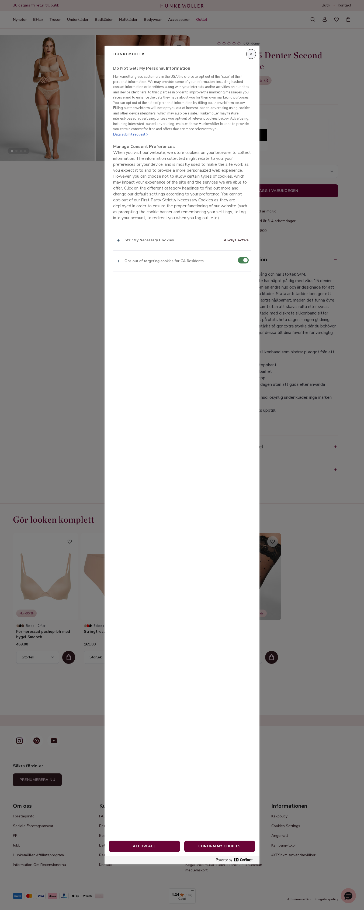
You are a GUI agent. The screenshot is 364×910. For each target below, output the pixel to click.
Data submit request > (130, 134)
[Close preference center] (251, 54)
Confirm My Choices (219, 846)
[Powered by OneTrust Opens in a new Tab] (236, 860)
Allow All (144, 846)
